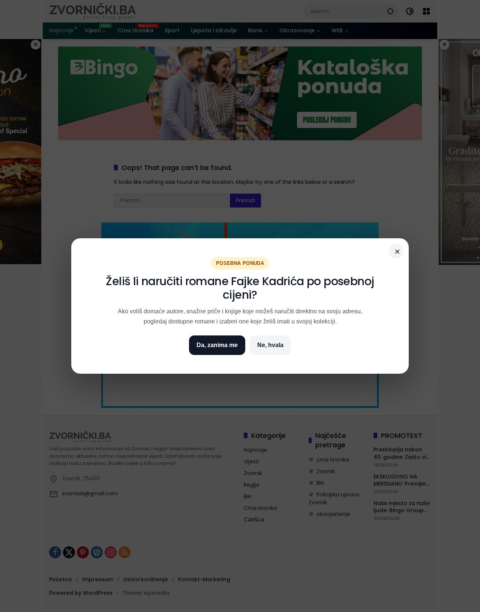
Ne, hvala (270, 345)
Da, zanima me (217, 345)
